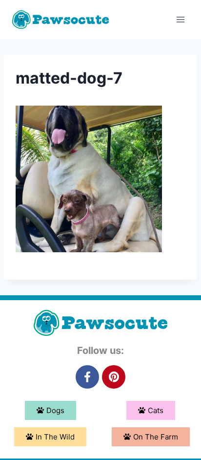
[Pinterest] (113, 377)
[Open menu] (180, 19)
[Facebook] (87, 377)
